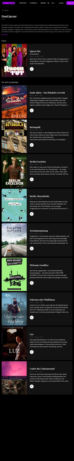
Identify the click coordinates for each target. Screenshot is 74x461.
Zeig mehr (5, 34)
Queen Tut (35, 51)
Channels (33, 3)
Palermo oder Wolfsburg (42, 299)
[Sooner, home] (8, 3)
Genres (43, 3)
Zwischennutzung (39, 230)
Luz (32, 334)
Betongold (35, 127)
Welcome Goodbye (39, 265)
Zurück (6, 10)
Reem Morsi (35, 54)
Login (61, 3)
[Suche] (48, 3)
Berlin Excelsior (38, 161)
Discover (22, 3)
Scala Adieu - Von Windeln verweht (47, 92)
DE (52, 3)
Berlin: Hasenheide (39, 196)
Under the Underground (42, 368)
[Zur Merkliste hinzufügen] (32, 69)
